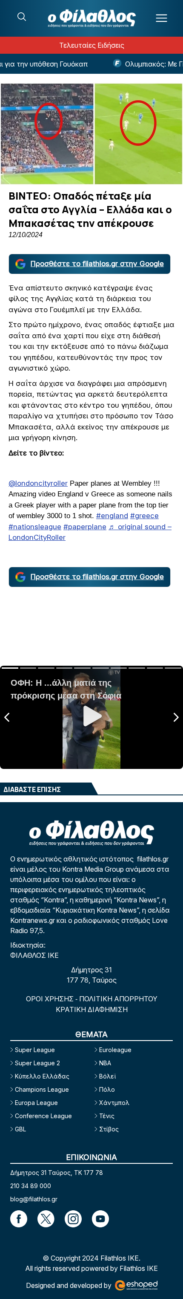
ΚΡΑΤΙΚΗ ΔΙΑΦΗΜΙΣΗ (92, 1009)
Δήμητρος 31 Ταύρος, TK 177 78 (56, 1172)
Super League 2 (37, 1063)
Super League (35, 1049)
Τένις (106, 1115)
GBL (20, 1129)
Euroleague (115, 1049)
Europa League (36, 1102)
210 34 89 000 (30, 1185)
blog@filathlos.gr (33, 1199)
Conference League (43, 1115)
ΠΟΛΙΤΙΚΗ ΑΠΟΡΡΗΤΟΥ (118, 999)
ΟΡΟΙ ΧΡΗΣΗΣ (50, 999)
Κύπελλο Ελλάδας (42, 1076)
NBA (105, 1063)
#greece (144, 515)
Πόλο (107, 1089)
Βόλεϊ (107, 1076)
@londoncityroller (38, 483)
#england (112, 515)
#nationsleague (35, 526)
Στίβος (109, 1129)
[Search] (21, 16)
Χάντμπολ (114, 1102)
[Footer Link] (18, 1218)
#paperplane (84, 526)
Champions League (42, 1089)
